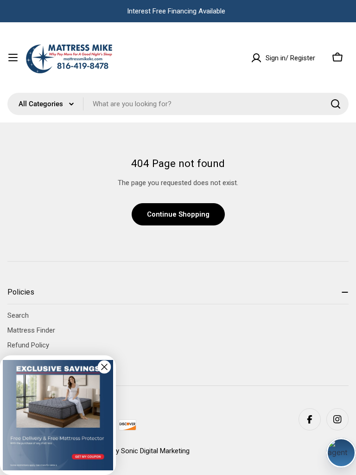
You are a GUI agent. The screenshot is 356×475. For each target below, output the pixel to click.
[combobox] (178, 104)
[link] (58, 415)
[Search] (335, 103)
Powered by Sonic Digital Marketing (136, 451)
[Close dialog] (104, 367)
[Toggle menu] (13, 57)
